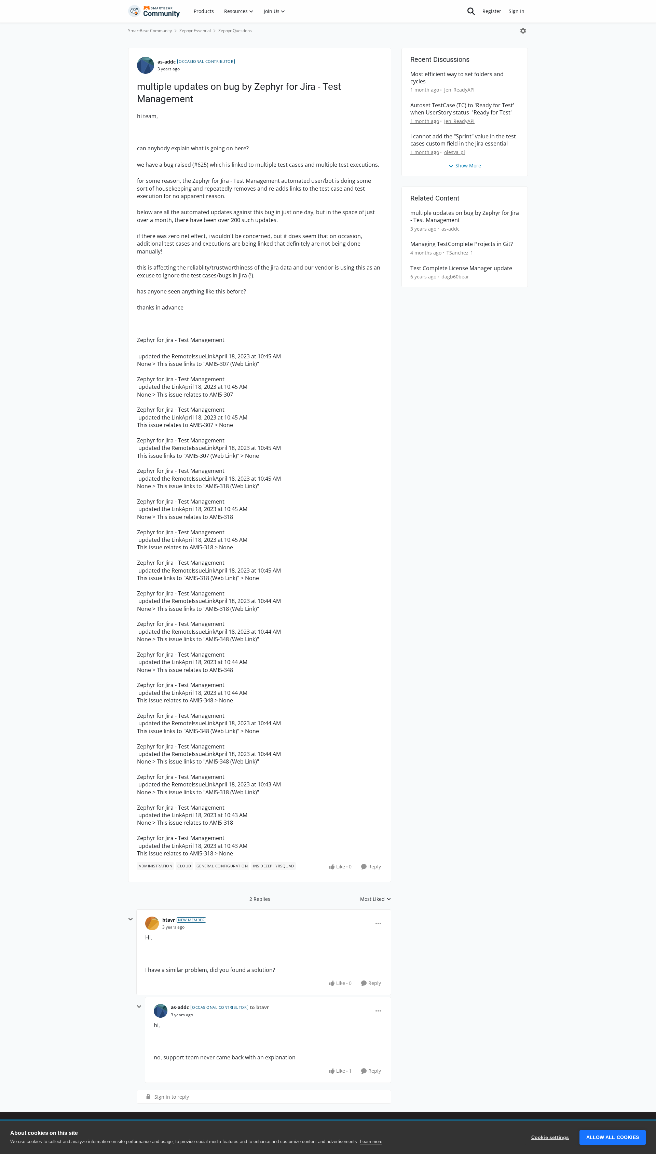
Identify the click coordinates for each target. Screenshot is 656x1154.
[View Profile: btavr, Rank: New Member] (152, 923)
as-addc (167, 61)
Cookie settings (550, 1137)
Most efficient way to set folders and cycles (457, 78)
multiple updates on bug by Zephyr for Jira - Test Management (464, 216)
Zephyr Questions (235, 30)
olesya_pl (454, 152)
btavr (168, 920)
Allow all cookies (612, 1137)
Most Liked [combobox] (375, 899)
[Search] (471, 11)
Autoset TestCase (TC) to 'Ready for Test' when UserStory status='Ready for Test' (462, 109)
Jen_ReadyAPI (459, 89)
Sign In (516, 11)
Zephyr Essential (195, 30)
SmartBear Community (150, 30)
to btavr (259, 1007)
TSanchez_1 (460, 252)
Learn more (371, 1141)
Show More (468, 165)
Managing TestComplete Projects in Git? (461, 244)
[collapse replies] (130, 919)
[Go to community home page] (154, 11)
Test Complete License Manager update (461, 268)
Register (491, 11)
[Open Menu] (523, 31)
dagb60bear (455, 276)
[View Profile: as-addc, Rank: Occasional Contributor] (145, 65)
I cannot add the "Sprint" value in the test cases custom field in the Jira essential (463, 140)
